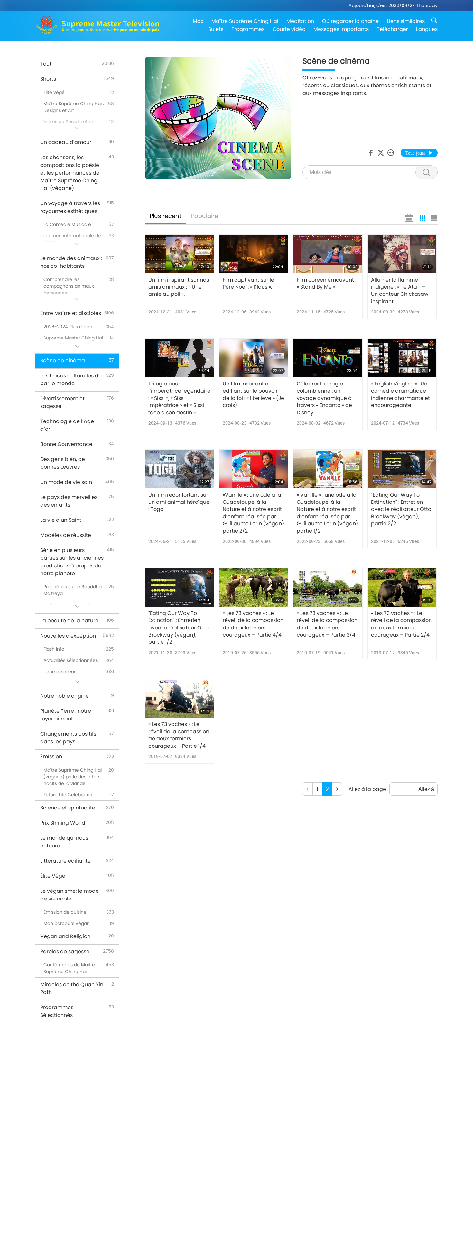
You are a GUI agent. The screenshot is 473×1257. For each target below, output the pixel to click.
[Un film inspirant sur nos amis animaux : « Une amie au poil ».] (179, 254)
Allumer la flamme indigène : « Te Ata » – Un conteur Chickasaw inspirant (399, 290)
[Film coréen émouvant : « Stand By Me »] (327, 254)
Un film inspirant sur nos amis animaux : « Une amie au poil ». (178, 287)
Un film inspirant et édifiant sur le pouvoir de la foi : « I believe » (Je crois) (253, 394)
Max (198, 21)
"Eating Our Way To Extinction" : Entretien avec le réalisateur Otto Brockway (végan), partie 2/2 (401, 510)
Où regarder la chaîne (350, 21)
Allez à (426, 789)
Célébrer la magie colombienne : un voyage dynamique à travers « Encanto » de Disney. (324, 398)
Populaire (204, 216)
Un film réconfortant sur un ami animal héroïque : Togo (178, 502)
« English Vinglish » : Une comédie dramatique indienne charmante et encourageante (401, 394)
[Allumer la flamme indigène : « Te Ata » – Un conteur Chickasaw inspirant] (402, 254)
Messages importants (341, 29)
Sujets (215, 29)
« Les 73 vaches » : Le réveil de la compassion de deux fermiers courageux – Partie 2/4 (401, 624)
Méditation (300, 21)
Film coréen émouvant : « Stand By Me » (326, 283)
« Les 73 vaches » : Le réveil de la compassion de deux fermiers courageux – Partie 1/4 (178, 735)
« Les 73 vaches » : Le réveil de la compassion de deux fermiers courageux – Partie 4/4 (253, 624)
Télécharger (392, 29)
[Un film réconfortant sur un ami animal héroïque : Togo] (179, 469)
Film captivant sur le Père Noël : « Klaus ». (248, 283)
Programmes (247, 29)
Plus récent (165, 216)
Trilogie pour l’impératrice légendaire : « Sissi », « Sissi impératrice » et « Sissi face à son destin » (179, 398)
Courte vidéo (289, 29)
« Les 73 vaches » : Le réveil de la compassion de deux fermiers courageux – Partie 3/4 (327, 624)
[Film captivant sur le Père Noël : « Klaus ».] (253, 254)
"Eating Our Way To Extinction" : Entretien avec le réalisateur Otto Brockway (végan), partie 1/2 (178, 628)
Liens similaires (406, 21)
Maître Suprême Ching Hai (244, 21)
